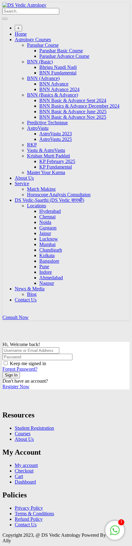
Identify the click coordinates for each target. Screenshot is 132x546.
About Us (24, 178)
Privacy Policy (29, 508)
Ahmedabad (51, 277)
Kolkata (47, 255)
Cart (19, 476)
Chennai (47, 216)
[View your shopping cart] (5, 311)
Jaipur (45, 233)
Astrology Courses (33, 39)
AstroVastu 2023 (55, 133)
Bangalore (49, 261)
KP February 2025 (57, 161)
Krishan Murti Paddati (48, 155)
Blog (32, 294)
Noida (45, 222)
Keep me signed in (28, 363)
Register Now (15, 386)
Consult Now (15, 317)
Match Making (41, 189)
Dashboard (25, 481)
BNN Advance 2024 (59, 89)
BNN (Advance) (43, 78)
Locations (36, 205)
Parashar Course (43, 45)
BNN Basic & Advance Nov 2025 (72, 117)
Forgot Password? (19, 369)
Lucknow (48, 238)
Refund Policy (29, 519)
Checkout (24, 470)
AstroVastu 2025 (55, 139)
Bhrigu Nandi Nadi (58, 67)
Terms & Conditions (34, 513)
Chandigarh (50, 250)
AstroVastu (38, 128)
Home (21, 34)
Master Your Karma (46, 172)
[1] (115, 533)
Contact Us (26, 299)
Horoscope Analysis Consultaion (59, 194)
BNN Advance (53, 83)
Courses (22, 433)
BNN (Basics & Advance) (52, 95)
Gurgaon (47, 227)
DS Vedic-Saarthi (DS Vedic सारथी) (49, 200)
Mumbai (47, 244)
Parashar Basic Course (61, 50)
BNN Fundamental (57, 72)
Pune (44, 266)
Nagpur (46, 283)
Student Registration (34, 428)
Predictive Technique (47, 122)
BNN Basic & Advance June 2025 (73, 111)
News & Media (30, 288)
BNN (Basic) (40, 61)
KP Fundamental (55, 166)
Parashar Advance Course (64, 56)
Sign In (11, 375)
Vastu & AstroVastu (46, 150)
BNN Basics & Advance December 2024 (79, 106)
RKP (32, 144)
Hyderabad (50, 211)
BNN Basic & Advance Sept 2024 (72, 100)
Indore (45, 272)
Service (22, 183)
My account (26, 465)
